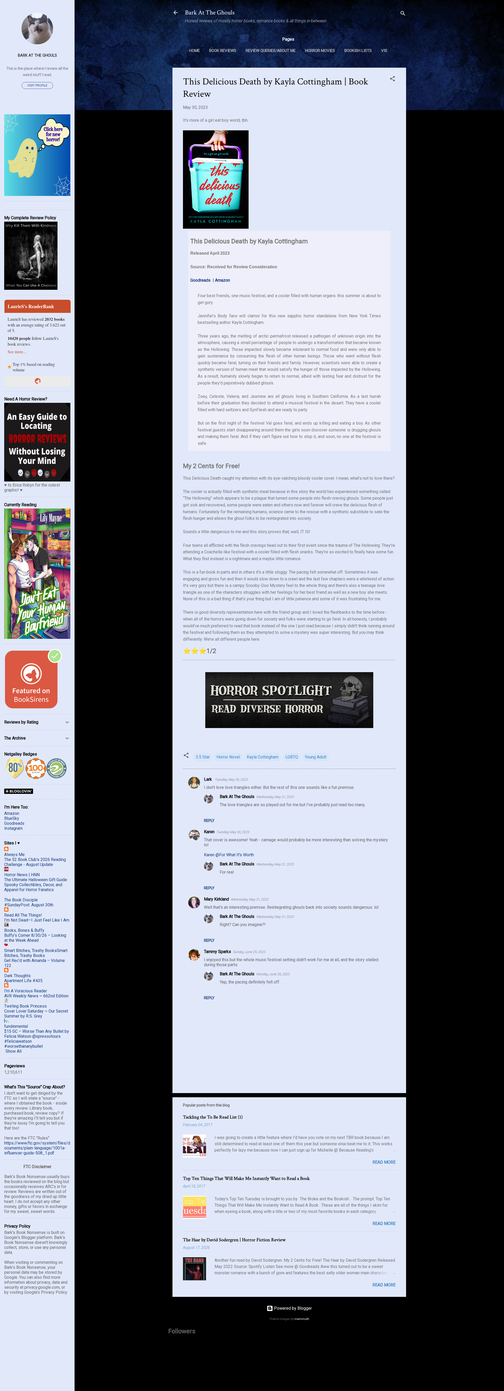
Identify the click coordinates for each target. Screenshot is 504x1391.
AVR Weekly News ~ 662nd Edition (36, 995)
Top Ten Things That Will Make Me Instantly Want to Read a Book (246, 1178)
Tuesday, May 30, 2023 (231, 780)
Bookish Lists (358, 50)
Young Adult (315, 757)
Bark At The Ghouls (209, 12)
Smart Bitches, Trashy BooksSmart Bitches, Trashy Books (35, 953)
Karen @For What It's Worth (229, 854)
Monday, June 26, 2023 (273, 974)
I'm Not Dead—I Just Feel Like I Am (36, 920)
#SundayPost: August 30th (28, 904)
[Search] (403, 14)
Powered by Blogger (292, 1308)
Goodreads (200, 280)
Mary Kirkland (216, 899)
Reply (209, 820)
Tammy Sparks (217, 951)
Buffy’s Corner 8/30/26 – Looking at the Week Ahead (35, 938)
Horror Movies (320, 50)
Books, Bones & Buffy (24, 930)
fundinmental (16, 1026)
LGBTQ (291, 757)
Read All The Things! (23, 915)
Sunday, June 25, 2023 (249, 952)
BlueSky (11, 818)
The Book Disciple (21, 899)
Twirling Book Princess (25, 1006)
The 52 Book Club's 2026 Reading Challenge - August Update (35, 862)
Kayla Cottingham (263, 757)
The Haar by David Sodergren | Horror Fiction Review (234, 1240)
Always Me (14, 854)
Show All (14, 1051)
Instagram (13, 828)
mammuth (302, 1319)
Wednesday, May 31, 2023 (275, 797)
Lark (208, 779)
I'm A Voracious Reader (25, 990)
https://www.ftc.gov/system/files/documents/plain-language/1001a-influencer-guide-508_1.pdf (37, 1148)
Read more (384, 1162)
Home (194, 50)
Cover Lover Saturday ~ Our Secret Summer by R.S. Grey (36, 1014)
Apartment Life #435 (23, 980)
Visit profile (37, 85)
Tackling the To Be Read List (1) (213, 1117)
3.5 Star (203, 757)
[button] (392, 80)
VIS (384, 50)
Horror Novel (228, 757)
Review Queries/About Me (271, 50)
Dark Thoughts (17, 975)
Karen (209, 831)
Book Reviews (222, 50)
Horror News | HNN (22, 874)
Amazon (222, 280)
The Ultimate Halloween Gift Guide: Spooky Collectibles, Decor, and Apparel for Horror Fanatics (36, 884)
